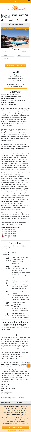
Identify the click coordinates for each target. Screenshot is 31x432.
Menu (15, 1)
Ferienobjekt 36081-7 (9, 237)
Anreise (7, 52)
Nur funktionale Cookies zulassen (16, 430)
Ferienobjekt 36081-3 (9, 229)
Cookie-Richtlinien (14, 423)
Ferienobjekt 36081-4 (9, 231)
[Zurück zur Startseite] (15, 8)
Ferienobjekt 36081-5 (9, 233)
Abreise (23, 52)
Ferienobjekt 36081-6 (9, 235)
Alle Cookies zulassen (15, 427)
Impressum (24, 423)
